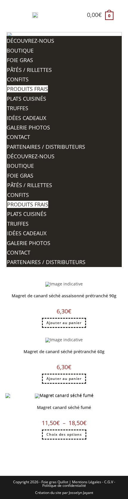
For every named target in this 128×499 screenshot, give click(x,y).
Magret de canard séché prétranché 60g (64, 351)
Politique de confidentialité (64, 485)
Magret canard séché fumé (64, 407)
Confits (18, 79)
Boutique (20, 50)
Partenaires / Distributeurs (46, 146)
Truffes (17, 108)
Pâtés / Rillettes (29, 69)
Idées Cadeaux (26, 117)
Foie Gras (20, 60)
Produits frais (27, 88)
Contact (18, 136)
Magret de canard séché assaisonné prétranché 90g (64, 296)
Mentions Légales (86, 481)
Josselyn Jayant (81, 492)
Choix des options (64, 434)
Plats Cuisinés (26, 98)
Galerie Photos (28, 127)
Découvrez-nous (30, 40)
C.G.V (108, 481)
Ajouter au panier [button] (64, 322)
